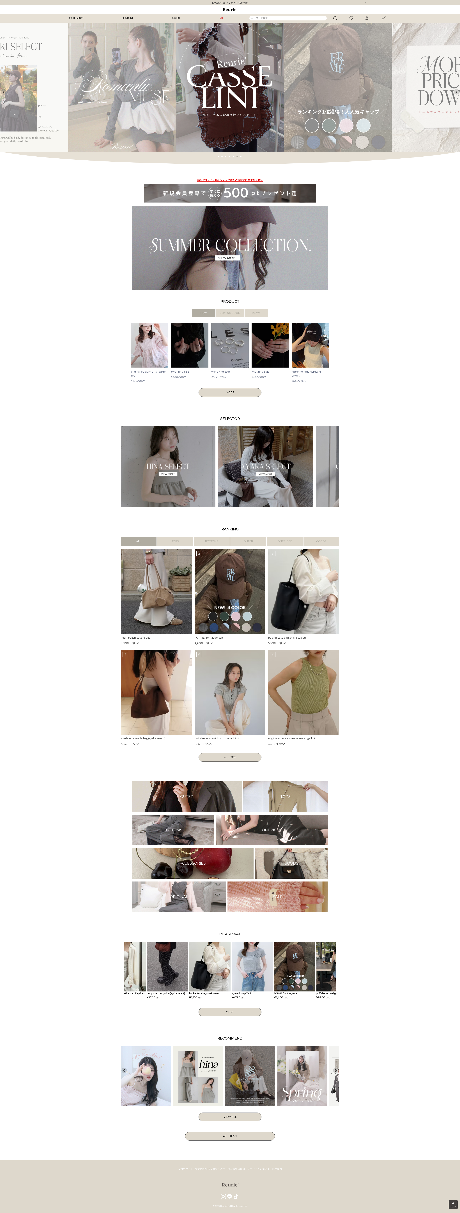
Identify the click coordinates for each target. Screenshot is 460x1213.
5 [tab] (233, 156)
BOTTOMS (211, 541)
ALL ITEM (230, 757)
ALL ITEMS (230, 1136)
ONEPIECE (285, 541)
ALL (138, 541)
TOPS (175, 541)
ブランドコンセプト (258, 1168)
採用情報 (277, 1168)
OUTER (248, 541)
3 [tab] (226, 156)
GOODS (321, 541)
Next (365, 3)
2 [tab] (222, 156)
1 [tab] (218, 156)
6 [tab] (237, 156)
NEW (204, 312)
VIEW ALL (230, 1116)
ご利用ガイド (185, 1168)
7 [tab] (241, 156)
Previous (3, 92)
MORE (230, 392)
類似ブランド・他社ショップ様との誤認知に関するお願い (230, 2)
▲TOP (453, 1205)
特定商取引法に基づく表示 (210, 1168)
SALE (222, 18)
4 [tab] (230, 156)
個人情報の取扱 (236, 1168)
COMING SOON (230, 312)
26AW (256, 312)
